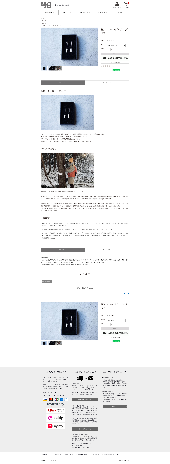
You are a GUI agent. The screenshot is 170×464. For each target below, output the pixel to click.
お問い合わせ (95, 454)
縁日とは (66, 12)
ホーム (42, 18)
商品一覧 (44, 21)
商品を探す (48, 12)
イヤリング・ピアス (56, 25)
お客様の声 (101, 12)
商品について (63, 82)
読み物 (120, 12)
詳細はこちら (115, 406)
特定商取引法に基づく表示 (112, 454)
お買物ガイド (84, 12)
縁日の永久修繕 (82, 454)
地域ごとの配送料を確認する (85, 399)
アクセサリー (45, 25)
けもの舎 (44, 23)
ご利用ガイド (57, 454)
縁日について (69, 454)
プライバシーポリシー (124, 460)
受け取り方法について (85, 429)
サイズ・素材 (107, 82)
